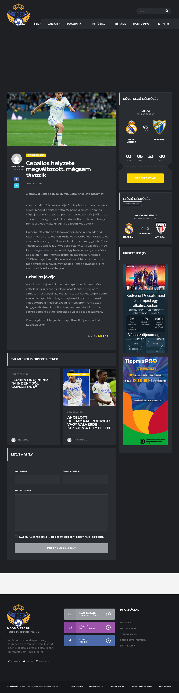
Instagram (44, 662)
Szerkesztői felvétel (133, 640)
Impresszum (127, 622)
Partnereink (127, 646)
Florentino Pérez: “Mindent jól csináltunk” (30, 383)
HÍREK (36, 24)
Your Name (21, 471)
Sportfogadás (141, 24)
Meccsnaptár (132, 204)
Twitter (29, 662)
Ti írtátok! (120, 24)
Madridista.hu (14, 687)
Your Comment (24, 490)
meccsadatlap (145, 178)
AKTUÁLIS (53, 24)
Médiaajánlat (128, 628)
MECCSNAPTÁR (74, 24)
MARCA (103, 336)
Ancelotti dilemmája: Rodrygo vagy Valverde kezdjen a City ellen (88, 422)
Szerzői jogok (128, 634)
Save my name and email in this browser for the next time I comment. (61, 537)
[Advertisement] (89, 55)
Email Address (71, 471)
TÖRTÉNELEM (98, 24)
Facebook (15, 662)
